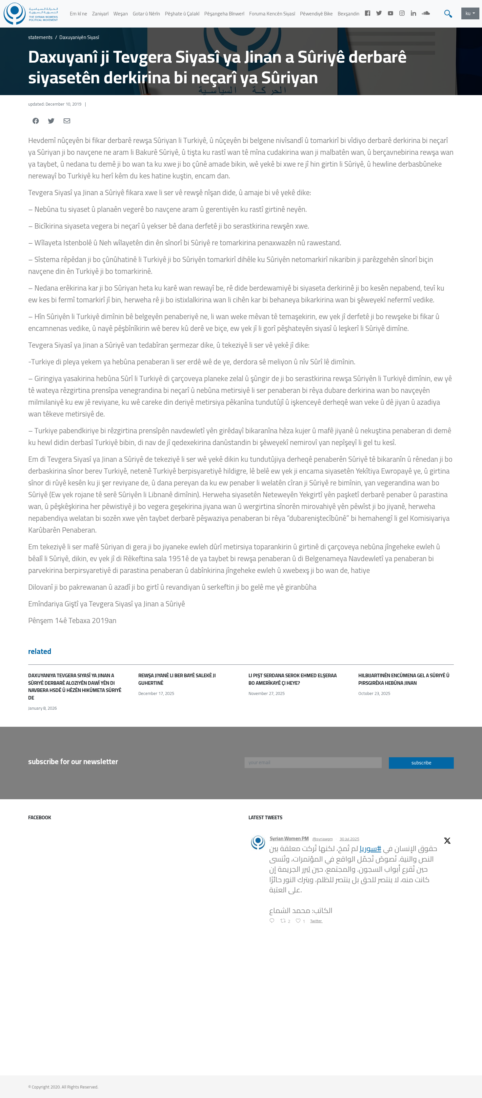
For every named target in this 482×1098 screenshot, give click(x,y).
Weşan (120, 13)
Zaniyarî (100, 13)
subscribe (422, 762)
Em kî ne (78, 13)
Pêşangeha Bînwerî (224, 13)
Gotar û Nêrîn (146, 13)
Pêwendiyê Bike (316, 13)
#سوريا (370, 848)
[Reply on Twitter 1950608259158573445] (273, 921)
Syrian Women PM (289, 839)
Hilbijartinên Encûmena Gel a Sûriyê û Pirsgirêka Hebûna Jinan (404, 679)
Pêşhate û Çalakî (182, 13)
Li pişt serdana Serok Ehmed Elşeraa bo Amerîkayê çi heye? (293, 679)
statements (40, 37)
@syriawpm (322, 839)
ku (469, 13)
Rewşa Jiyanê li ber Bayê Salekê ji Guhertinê (177, 679)
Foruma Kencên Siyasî (272, 13)
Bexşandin (348, 13)
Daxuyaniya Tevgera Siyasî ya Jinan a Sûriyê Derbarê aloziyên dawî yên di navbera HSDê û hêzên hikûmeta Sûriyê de (74, 686)
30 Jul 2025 (349, 839)
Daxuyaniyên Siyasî (79, 37)
